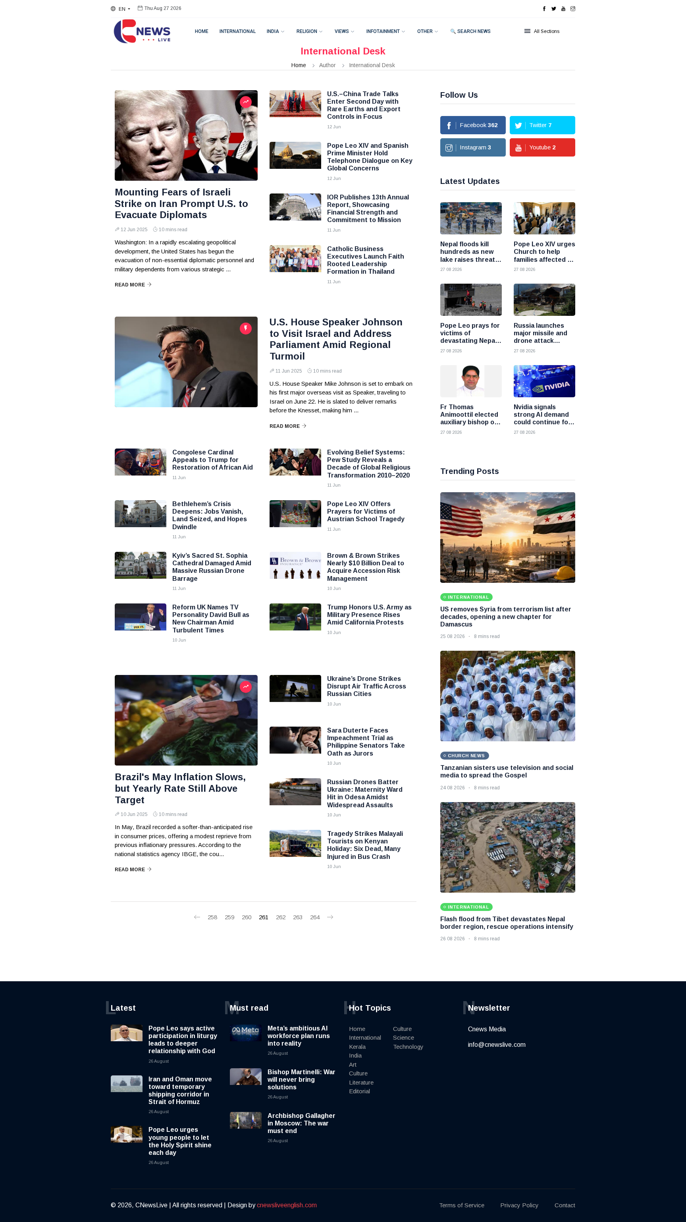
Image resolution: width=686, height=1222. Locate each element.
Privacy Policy (519, 1205)
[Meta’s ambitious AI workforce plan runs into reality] (246, 1040)
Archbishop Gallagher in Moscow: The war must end (301, 1123)
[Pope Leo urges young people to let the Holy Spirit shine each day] (127, 1142)
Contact (565, 1205)
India (273, 31)
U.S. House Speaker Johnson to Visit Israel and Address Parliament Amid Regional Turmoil (336, 339)
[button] (120, 9)
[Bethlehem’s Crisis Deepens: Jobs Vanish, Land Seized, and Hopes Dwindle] (140, 520)
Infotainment (383, 31)
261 (263, 917)
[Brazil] (186, 720)
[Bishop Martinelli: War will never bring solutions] (246, 1084)
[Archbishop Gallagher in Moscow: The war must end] (246, 1128)
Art (352, 1064)
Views (342, 31)
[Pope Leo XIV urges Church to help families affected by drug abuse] (544, 218)
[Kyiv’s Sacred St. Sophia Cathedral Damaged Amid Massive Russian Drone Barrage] (140, 572)
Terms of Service (461, 1205)
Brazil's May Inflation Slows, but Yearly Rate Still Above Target (180, 788)
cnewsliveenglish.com (287, 1205)
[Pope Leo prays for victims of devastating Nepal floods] (471, 300)
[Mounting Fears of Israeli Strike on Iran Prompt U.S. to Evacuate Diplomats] (186, 135)
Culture (358, 1073)
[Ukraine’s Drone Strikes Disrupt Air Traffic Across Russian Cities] (295, 695)
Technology (408, 1046)
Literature (361, 1082)
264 (315, 917)
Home (201, 31)
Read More (130, 285)
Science (403, 1037)
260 (246, 917)
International (238, 31)
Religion (307, 31)
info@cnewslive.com (497, 1044)
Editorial (359, 1091)
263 (298, 917)
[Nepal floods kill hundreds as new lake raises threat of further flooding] (471, 218)
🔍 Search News (470, 31)
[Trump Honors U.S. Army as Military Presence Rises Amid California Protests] (295, 623)
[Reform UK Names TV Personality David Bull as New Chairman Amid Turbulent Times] (140, 623)
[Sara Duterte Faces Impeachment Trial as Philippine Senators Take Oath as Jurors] (295, 746)
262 (280, 917)
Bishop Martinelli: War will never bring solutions (301, 1080)
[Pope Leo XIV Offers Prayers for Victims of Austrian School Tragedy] (295, 520)
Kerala (357, 1046)
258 (212, 917)
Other (425, 31)
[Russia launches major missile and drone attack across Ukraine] (544, 300)
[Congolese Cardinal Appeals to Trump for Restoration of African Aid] (140, 468)
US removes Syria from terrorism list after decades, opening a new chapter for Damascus (505, 617)
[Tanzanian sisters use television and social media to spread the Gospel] (507, 696)
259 (229, 917)
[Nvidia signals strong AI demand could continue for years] (544, 381)
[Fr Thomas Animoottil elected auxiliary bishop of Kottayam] (471, 381)
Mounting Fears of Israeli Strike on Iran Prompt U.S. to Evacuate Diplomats (181, 203)
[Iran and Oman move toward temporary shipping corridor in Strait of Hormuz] (127, 1091)
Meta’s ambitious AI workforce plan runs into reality (299, 1036)
